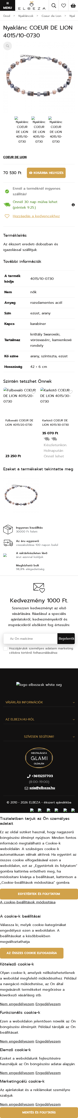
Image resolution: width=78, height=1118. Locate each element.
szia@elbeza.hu (42, 787)
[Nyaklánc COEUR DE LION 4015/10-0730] (39, 77)
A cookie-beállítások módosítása (27, 902)
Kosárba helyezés (47, 173)
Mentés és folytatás (39, 1112)
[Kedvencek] (63, 5)
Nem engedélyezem (17, 1004)
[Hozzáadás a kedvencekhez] (33, 392)
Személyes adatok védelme (29, 657)
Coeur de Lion (15, 157)
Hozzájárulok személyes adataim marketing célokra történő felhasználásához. (41, 652)
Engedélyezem (48, 1004)
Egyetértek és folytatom (39, 894)
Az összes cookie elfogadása (31, 953)
